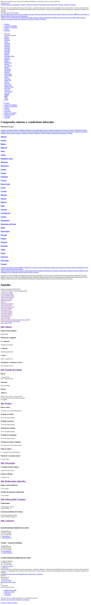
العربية (3, 14)
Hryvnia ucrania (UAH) (7, 307)
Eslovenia (4, 257)
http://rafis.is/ (6, 536)
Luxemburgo (5, 213)
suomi (59, 14)
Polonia (3, 239)
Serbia (3, 250)
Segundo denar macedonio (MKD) (10, 321)
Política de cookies (9, 114)
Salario (8, 327)
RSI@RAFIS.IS (7, 538)
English (44, 14)
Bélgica (3, 144)
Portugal (4, 242)
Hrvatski (80, 14)
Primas (8, 403)
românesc (54, 17)
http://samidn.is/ (7, 551)
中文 (44, 19)
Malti (12, 17)
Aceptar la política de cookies (9, 602)
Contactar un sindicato (10, 26)
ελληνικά (38, 14)
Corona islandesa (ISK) (20, 291)
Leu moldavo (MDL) (7, 311)
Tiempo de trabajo (13, 370)
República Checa (7, 159)
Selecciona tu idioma (12, 12)
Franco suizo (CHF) (6, 305)
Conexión (7, 117)
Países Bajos (5, 231)
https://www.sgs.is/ (8, 566)
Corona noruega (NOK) (7, 297)
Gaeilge (70, 14)
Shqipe (82, 17)
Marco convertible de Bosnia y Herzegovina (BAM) (15, 320)
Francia (3, 180)
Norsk (17, 17)
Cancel (8, 3)
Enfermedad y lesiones (15, 499)
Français (64, 14)
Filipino (36, 17)
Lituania (4, 209)
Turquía (4, 264)
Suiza (3, 151)
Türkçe (15, 19)
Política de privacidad (10, 113)
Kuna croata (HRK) (6, 308)
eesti (55, 14)
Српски (3, 19)
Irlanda (3, 199)
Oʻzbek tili (30, 19)
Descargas (7, 30)
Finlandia (4, 177)
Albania (4, 137)
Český (20, 14)
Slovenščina (76, 17)
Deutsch (31, 14)
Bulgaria (4, 148)
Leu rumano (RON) (6, 313)
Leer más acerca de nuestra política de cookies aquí (15, 599)
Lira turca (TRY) (5, 318)
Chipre (3, 155)
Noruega (4, 235)
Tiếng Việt (37, 19)
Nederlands (29, 17)
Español (3, 12)
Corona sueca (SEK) (6, 299)
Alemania (4, 162)
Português (47, 17)
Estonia (3, 169)
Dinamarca (5, 166)
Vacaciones (10, 463)
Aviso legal (7, 116)
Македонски (5, 17)
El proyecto (7, 111)
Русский (61, 17)
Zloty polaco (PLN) (6, 323)
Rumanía (4, 246)
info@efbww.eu (5, 582)
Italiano (8, 16)
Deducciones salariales (15, 481)
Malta (3, 228)
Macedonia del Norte (8, 224)
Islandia (4, 202)
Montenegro (5, 220)
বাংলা (16, 14)
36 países (6, 24)
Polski (41, 17)
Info (2, 327)
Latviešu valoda (22, 16)
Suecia (3, 253)
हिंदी (75, 14)
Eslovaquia (5, 260)
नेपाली (22, 17)
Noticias (6, 29)
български (10, 14)
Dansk (25, 14)
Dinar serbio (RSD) (6, 300)
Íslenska (3, 16)
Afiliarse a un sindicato (10, 27)
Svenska (10, 19)
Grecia (3, 188)
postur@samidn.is (7, 553)
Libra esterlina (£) (6, 316)
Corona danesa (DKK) (7, 294)
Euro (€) (3, 302)
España (3, 173)
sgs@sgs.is (5, 567)
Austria (3, 140)
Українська (22, 19)
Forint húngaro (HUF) (7, 303)
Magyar (86, 14)
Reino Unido (5, 184)
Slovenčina (68, 17)
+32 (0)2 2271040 (6, 580)
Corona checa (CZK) (7, 292)
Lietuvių (14, 16)
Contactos (9, 520)
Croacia (3, 191)
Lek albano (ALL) (6, 310)
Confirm (3, 3)
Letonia (3, 217)
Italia (3, 206)
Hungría (4, 195)
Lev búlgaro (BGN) (6, 315)
